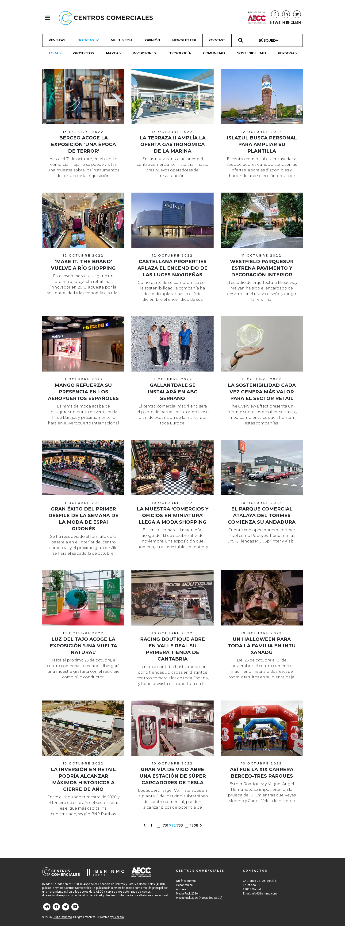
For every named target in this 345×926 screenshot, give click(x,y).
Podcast (216, 40)
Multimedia (122, 40)
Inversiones (144, 53)
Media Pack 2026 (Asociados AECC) (199, 897)
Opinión (152, 40)
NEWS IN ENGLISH (285, 22)
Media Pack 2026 (187, 893)
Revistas (57, 40)
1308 (194, 825)
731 (165, 825)
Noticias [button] (85, 40)
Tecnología (179, 53)
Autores (181, 889)
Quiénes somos (186, 880)
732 (172, 825)
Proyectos (83, 53)
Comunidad (214, 53)
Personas (287, 53)
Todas (54, 53)
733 (179, 825)
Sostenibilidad (251, 53)
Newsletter (184, 40)
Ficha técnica (184, 885)
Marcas (113, 53)
